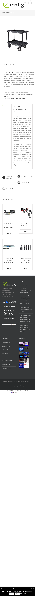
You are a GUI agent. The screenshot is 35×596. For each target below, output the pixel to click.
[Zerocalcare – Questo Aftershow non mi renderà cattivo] (21, 360)
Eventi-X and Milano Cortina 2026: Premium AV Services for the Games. (25, 289)
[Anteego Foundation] (26, 343)
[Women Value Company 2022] (26, 365)
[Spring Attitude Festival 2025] (21, 343)
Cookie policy (7, 368)
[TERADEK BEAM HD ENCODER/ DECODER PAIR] (25, 247)
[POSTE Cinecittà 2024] (26, 356)
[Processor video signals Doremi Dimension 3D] (9, 247)
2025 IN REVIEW (24, 303)
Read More (23, 593)
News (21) (6, 350)
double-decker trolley (12, 98)
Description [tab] (5, 106)
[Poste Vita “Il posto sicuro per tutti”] (26, 353)
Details (9, 233)
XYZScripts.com (25, 390)
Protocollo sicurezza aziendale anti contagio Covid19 (26, 309)
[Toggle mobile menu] (32, 3)
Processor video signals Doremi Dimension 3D (9, 260)
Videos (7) (6, 353)
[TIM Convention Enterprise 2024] (21, 356)
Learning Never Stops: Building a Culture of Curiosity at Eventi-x (26, 298)
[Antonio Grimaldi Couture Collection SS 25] (26, 348)
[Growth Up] (21, 349)
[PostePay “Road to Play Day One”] (21, 353)
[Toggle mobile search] (28, 3)
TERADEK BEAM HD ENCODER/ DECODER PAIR (25, 260)
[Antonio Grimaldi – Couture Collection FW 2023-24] (26, 360)
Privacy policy (7, 364)
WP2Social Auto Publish (11, 390)
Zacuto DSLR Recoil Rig (24, 224)
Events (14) (6, 346)
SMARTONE (21, 98)
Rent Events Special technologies (19, 92)
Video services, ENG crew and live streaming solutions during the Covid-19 (25, 318)
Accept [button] (11, 593)
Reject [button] (17, 593)
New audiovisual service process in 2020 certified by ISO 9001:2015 (25, 328)
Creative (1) (6, 342)
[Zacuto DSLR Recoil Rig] (25, 212)
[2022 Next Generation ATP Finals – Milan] (21, 365)
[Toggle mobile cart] (25, 3)
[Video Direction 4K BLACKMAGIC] (9, 212)
